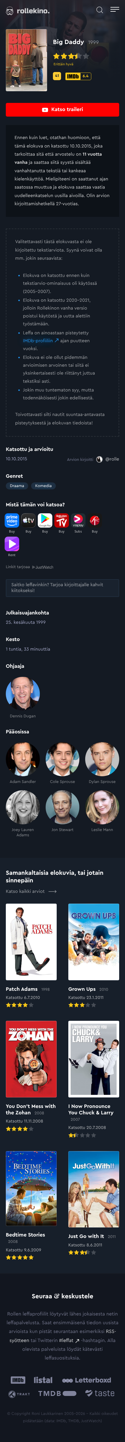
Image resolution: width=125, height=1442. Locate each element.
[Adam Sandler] (23, 763)
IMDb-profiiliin (38, 341)
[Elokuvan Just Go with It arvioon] (93, 1204)
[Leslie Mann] (102, 814)
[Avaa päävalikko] (114, 10)
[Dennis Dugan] (23, 698)
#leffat (66, 1340)
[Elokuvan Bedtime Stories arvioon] (31, 1206)
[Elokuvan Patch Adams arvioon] (31, 956)
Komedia (43, 486)
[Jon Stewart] (63, 814)
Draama (17, 486)
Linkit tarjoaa (18, 567)
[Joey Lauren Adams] (23, 814)
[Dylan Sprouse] (102, 763)
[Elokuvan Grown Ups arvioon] (93, 956)
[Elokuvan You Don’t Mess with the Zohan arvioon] (31, 1077)
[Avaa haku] (100, 10)
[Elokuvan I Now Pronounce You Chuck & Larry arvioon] (93, 1080)
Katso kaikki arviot (26, 891)
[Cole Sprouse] (63, 763)
